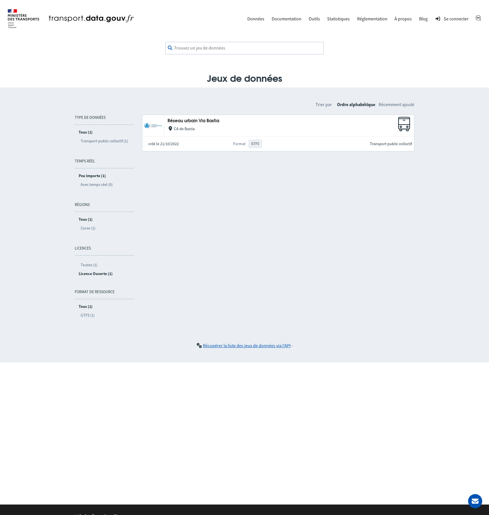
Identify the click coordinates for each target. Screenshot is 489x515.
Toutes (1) (89, 264)
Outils (314, 19)
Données (255, 19)
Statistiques (338, 19)
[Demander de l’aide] (475, 501)
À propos (403, 19)
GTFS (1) (88, 315)
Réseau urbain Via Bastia (193, 121)
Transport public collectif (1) (104, 140)
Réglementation (372, 19)
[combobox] (244, 48)
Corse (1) (88, 228)
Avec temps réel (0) (97, 184)
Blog (423, 19)
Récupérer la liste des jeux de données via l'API (247, 345)
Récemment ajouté (396, 104)
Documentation (286, 19)
